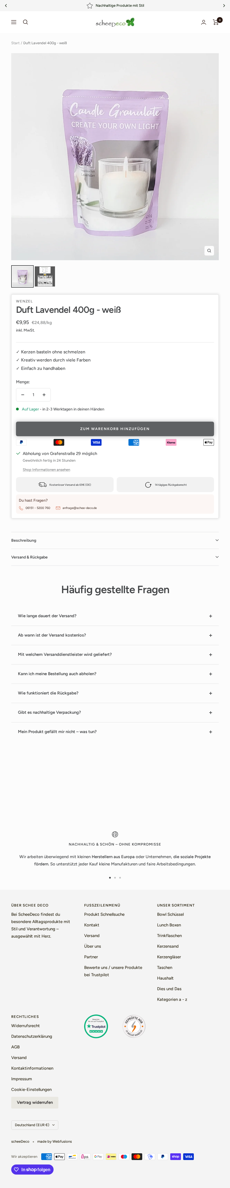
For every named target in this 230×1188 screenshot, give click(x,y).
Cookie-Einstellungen (31, 1089)
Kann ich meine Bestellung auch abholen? (57, 673)
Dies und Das (169, 988)
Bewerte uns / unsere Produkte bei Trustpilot (113, 971)
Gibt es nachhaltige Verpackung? (49, 712)
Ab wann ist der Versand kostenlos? (52, 635)
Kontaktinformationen (32, 1068)
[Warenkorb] (216, 22)
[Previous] (6, 6)
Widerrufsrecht (25, 1025)
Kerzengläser (169, 956)
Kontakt (91, 925)
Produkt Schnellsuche (104, 914)
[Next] (224, 6)
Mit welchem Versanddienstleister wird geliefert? (65, 654)
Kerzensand (168, 946)
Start (15, 43)
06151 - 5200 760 (38, 508)
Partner (91, 956)
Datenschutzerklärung (31, 1036)
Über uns (92, 946)
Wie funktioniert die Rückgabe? (48, 693)
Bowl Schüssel (170, 914)
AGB (15, 1047)
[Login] (203, 22)
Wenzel (24, 301)
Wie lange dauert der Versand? (47, 615)
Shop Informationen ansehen (46, 470)
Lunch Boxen (169, 925)
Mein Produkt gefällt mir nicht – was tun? (57, 731)
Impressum (21, 1078)
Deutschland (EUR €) (32, 1125)
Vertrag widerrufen (35, 1102)
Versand (92, 935)
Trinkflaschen (169, 935)
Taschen (164, 967)
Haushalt (165, 978)
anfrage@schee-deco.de (80, 508)
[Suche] (25, 22)
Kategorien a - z (172, 999)
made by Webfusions (54, 1141)
